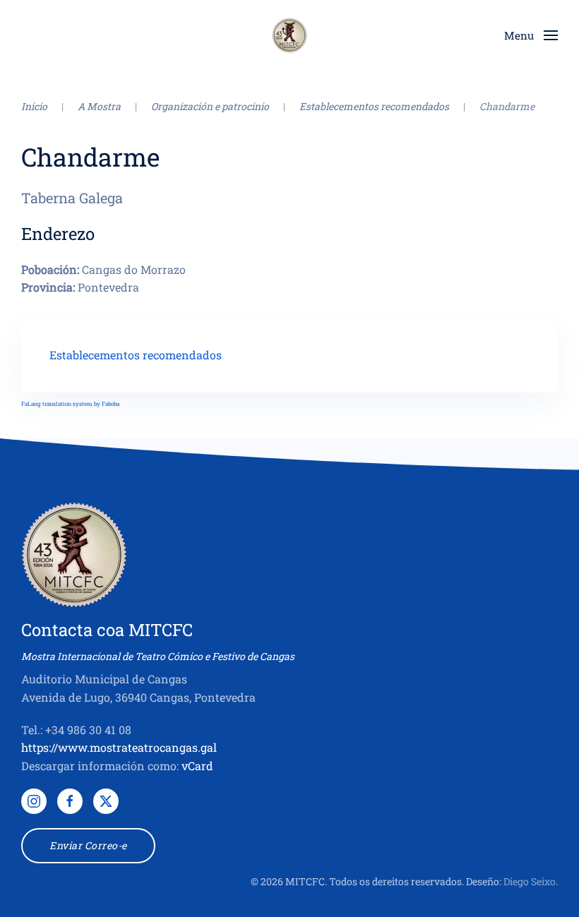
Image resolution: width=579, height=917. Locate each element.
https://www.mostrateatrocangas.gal (119, 747)
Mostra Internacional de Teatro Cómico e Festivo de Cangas (157, 656)
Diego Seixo (529, 881)
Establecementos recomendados (135, 354)
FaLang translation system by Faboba (70, 403)
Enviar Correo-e (88, 845)
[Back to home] (289, 35)
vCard (197, 765)
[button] (531, 35)
